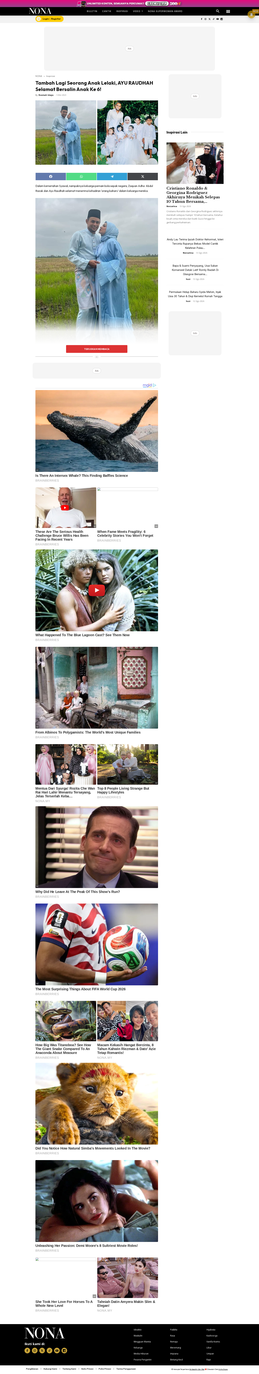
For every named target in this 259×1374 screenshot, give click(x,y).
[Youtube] (217, 19)
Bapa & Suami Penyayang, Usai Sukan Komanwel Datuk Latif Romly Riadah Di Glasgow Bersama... (195, 270)
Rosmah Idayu (46, 95)
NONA (38, 76)
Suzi (188, 279)
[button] (218, 11)
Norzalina (171, 206)
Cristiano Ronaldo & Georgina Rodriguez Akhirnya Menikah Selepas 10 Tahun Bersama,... (193, 195)
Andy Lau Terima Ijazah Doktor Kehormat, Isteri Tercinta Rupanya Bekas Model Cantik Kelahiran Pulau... (195, 244)
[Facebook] (201, 19)
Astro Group (223, 1369)
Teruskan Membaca (96, 349)
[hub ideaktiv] (228, 10)
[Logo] (40, 11)
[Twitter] (210, 19)
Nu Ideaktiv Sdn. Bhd (196, 1369)
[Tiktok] (214, 19)
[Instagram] (206, 19)
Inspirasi (50, 76)
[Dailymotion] (222, 19)
